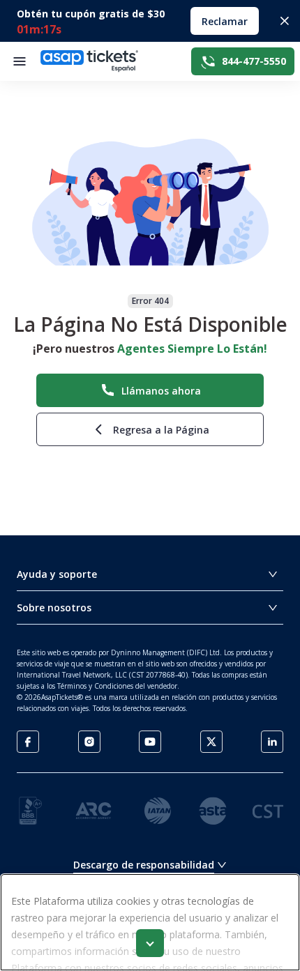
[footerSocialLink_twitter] (211, 742)
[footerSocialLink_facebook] (28, 742)
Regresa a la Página (161, 429)
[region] (150, 922)
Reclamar (225, 21)
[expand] (150, 943)
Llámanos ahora (161, 390)
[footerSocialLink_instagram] (89, 742)
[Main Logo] (89, 61)
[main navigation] (19, 61)
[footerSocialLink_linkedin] (272, 742)
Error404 (150, 301)
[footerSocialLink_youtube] (150, 742)
